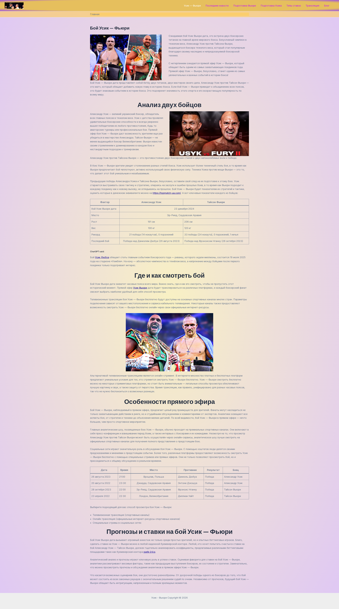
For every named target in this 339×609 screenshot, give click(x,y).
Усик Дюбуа (102, 257)
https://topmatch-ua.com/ (167, 193)
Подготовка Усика (271, 5)
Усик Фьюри (140, 287)
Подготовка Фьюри (244, 5)
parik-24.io (149, 552)
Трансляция (312, 5)
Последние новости (217, 5)
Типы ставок (293, 5)
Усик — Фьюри (192, 5)
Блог (326, 5)
